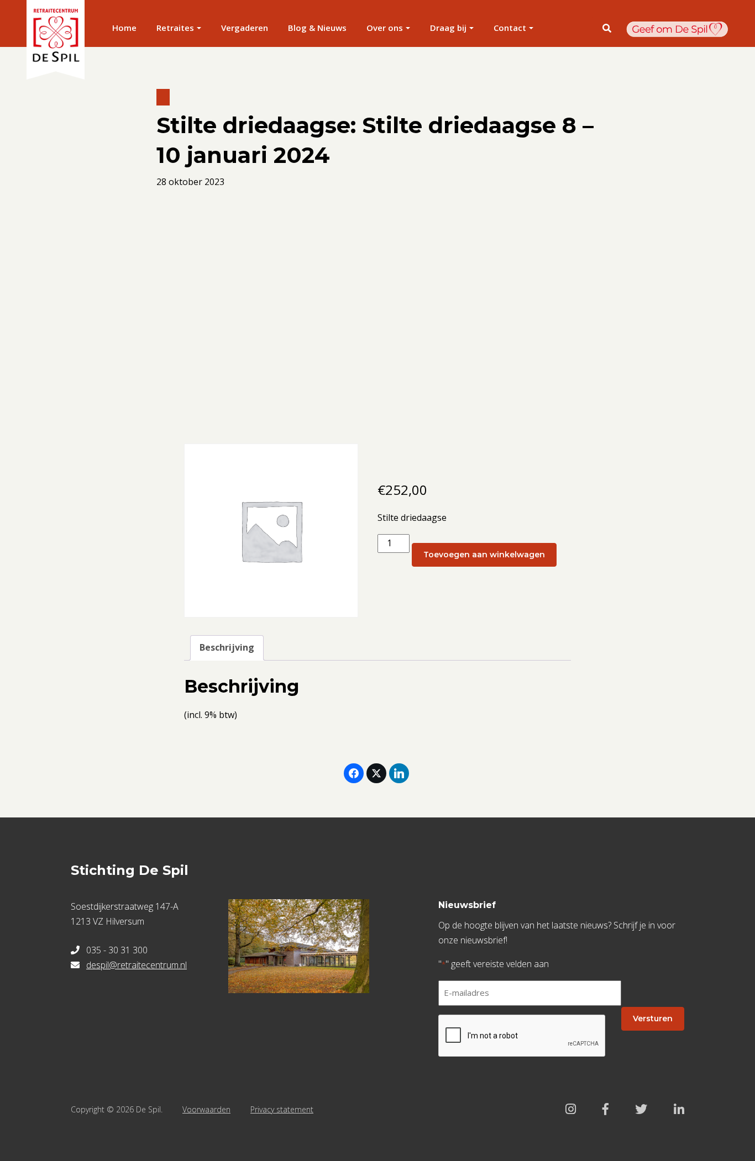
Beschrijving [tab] (227, 647)
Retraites (175, 27)
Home (124, 27)
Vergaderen (244, 27)
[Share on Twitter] (376, 773)
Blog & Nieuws (317, 27)
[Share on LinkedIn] (399, 773)
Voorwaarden (206, 1109)
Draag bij (448, 27)
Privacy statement (281, 1109)
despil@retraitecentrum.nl (136, 965)
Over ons (384, 27)
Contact (510, 27)
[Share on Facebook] (354, 773)
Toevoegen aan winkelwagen (484, 555)
